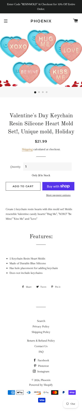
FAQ (41, 351)
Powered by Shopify (41, 385)
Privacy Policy (41, 326)
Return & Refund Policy (41, 340)
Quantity (15, 166)
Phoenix (41, 21)
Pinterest (43, 366)
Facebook (43, 360)
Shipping (27, 149)
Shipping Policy (41, 332)
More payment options (58, 195)
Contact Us (41, 346)
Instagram (43, 371)
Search (41, 321)
